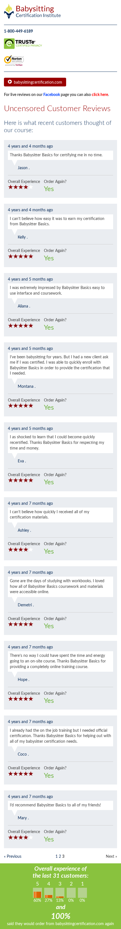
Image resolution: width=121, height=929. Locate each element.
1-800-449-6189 (18, 31)
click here (100, 95)
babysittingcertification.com (38, 82)
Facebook (51, 95)
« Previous (12, 857)
